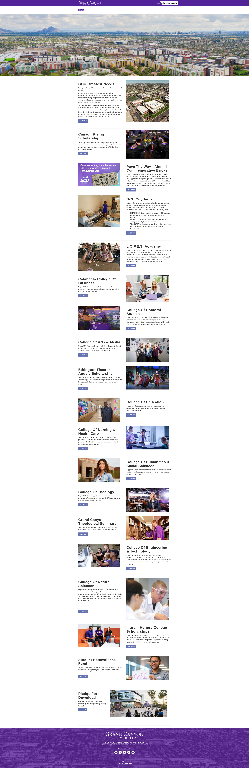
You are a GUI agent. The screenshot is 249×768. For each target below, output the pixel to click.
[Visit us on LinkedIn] (129, 754)
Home (81, 10)
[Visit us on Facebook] (116, 754)
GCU (158, 3)
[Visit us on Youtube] (133, 754)
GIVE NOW (83, 121)
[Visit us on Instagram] (124, 754)
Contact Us (124, 761)
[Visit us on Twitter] (120, 754)
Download (83, 710)
